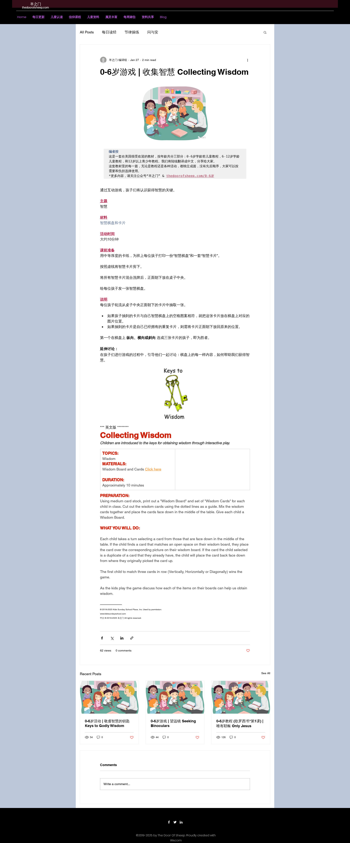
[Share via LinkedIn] (122, 638)
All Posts (87, 32)
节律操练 (132, 32)
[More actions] (247, 59)
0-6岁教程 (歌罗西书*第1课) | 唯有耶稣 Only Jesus (239, 723)
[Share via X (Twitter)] (112, 638)
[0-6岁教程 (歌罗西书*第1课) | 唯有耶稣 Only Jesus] (240, 697)
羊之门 (35, 4)
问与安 (152, 32)
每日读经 (109, 32)
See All (265, 673)
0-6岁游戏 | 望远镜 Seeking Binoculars (173, 723)
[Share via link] (132, 638)
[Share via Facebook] (102, 638)
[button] (57, 17)
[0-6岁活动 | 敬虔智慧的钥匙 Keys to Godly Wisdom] (109, 697)
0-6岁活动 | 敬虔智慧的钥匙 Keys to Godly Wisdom (107, 723)
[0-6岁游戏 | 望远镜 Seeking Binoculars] (175, 697)
